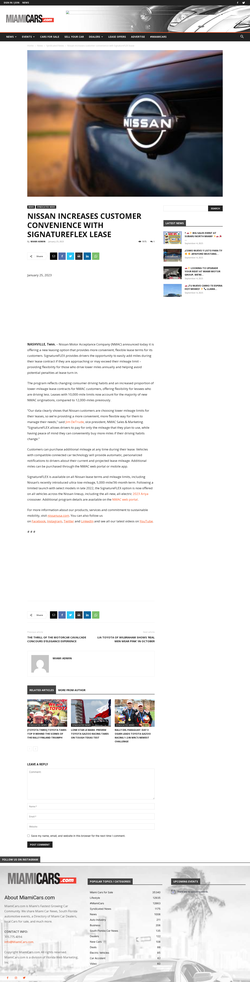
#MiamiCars (158, 36)
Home (30, 45)
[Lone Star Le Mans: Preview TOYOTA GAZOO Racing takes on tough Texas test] (91, 713)
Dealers (94, 36)
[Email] (53, 256)
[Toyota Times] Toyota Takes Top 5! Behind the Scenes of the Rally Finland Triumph (46, 733)
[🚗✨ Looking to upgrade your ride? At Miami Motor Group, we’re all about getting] (172, 272)
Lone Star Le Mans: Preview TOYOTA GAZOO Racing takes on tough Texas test (90, 733)
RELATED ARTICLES (41, 690)
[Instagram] (16, 978)
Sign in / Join (11, 2)
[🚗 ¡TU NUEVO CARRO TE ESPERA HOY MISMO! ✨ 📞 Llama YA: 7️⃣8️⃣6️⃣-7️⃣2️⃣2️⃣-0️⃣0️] (172, 290)
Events (27, 36)
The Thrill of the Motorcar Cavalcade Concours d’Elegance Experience (56, 639)
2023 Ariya (140, 494)
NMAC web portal (125, 499)
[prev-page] (29, 749)
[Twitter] (243, 2)
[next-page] (35, 749)
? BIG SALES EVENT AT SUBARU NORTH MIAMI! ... (200, 236)
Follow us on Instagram (20, 859)
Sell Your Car (74, 36)
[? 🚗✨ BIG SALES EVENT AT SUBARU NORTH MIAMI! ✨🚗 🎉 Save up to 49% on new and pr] (172, 237)
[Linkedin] (87, 256)
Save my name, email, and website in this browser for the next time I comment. (78, 835)
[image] (41, 878)
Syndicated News (55, 45)
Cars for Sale (49, 36)
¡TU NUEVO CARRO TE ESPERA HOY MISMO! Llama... (203, 287)
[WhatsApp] (95, 256)
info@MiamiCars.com (18, 942)
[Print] (79, 256)
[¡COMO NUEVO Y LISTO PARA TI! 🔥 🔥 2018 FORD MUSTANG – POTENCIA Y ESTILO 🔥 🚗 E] (172, 255)
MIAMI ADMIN (38, 241)
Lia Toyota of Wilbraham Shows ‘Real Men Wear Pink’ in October (126, 639)
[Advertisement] (91, 310)
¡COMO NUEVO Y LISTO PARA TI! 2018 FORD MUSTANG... (203, 252)
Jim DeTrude (75, 422)
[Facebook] (237, 2)
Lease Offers (117, 36)
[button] (242, 37)
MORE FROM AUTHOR (71, 690)
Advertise (138, 36)
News (25, 2)
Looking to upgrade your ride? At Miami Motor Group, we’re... (202, 271)
